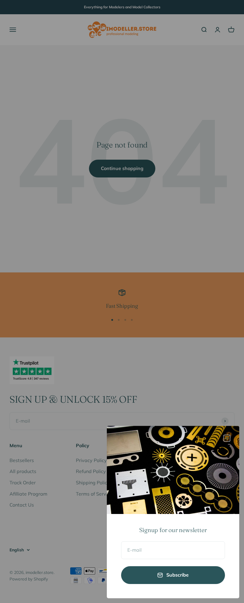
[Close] (227, 438)
